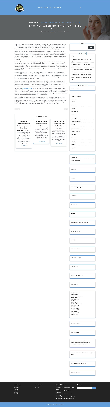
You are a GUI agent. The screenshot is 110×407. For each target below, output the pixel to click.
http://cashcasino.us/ (75, 323)
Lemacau (74, 114)
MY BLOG (37, 22)
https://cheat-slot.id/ (75, 305)
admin (52, 32)
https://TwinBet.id (75, 313)
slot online (73, 178)
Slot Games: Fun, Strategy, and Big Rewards (81, 74)
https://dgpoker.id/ (75, 299)
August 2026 (16, 387)
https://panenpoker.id (75, 293)
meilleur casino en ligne (76, 257)
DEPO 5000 (73, 240)
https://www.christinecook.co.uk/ (78, 341)
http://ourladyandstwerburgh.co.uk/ (78, 363)
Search (82, 43)
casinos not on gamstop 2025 (77, 187)
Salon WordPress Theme (55, 404)
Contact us (47, 7)
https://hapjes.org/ (76, 160)
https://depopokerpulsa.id (76, 296)
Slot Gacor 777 (74, 204)
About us (40, 7)
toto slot (73, 124)
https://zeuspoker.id (75, 300)
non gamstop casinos (76, 121)
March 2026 (16, 394)
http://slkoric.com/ (75, 284)
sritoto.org (74, 108)
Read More (24, 145)
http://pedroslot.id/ (75, 308)
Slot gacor (74, 144)
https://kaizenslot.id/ (75, 297)
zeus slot (74, 147)
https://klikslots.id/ (75, 307)
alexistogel (74, 118)
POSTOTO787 (74, 196)
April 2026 (16, 392)
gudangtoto (74, 100)
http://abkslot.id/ (74, 302)
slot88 (73, 141)
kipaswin (73, 213)
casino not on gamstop (76, 372)
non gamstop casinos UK (77, 128)
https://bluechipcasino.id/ (76, 303)
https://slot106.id (74, 314)
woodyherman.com (76, 131)
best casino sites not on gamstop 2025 (79, 222)
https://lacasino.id (74, 311)
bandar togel (75, 157)
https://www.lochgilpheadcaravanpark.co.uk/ (80, 342)
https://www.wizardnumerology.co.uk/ (79, 344)
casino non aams (74, 266)
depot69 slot (75, 111)
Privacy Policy (57, 7)
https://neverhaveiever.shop (77, 275)
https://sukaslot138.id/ (75, 310)
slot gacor (73, 56)
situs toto (74, 105)
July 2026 (16, 389)
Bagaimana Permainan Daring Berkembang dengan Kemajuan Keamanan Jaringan (24, 126)
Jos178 (73, 101)
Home (31, 22)
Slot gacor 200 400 (76, 96)
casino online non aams (76, 249)
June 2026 (16, 390)
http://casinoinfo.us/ (75, 332)
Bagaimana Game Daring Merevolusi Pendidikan (41, 124)
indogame (74, 134)
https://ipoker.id (74, 294)
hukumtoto (74, 138)
